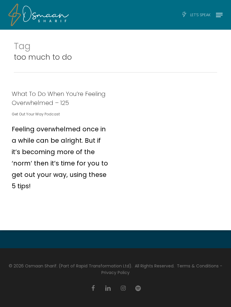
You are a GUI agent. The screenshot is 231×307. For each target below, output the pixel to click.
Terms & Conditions (198, 266)
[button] (219, 15)
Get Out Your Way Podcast (36, 114)
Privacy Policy (115, 273)
